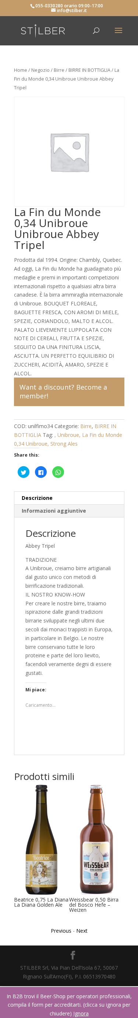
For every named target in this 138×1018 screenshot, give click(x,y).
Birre (59, 70)
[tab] (69, 498)
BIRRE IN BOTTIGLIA (89, 70)
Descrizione (37, 497)
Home (20, 70)
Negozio (40, 70)
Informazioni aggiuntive (54, 510)
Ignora (81, 1013)
